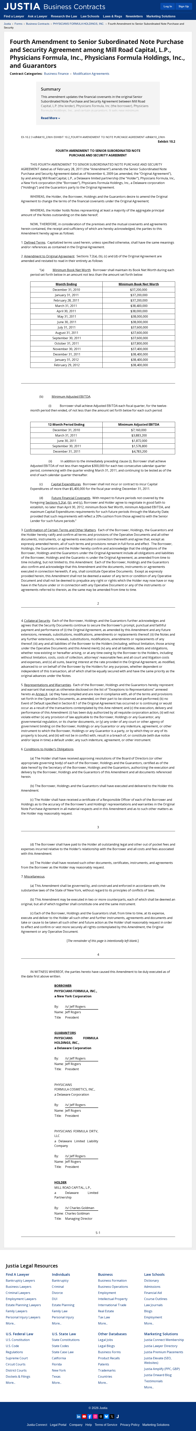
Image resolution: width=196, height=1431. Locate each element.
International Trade (112, 1305)
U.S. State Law (64, 1334)
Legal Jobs (105, 1340)
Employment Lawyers (21, 1299)
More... (10, 1323)
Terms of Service (106, 1424)
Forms (18, 23)
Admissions (152, 1287)
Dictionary (151, 1280)
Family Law (59, 1311)
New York (59, 1370)
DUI (54, 1299)
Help (88, 1424)
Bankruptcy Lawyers (20, 1280)
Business (105, 1274)
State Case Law (63, 1352)
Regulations (14, 1352)
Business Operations (113, 1287)
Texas (56, 1376)
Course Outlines (155, 1299)
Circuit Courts (15, 1364)
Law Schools (90, 16)
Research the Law (64, 16)
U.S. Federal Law (19, 1334)
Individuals (61, 1274)
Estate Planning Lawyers (23, 1305)
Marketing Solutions (161, 16)
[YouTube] (84, 1416)
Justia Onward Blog (158, 1375)
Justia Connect (37, 1424)
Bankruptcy (60, 1280)
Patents (103, 1364)
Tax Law (104, 1317)
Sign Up (184, 6)
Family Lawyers (16, 1311)
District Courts (16, 1370)
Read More (49, 118)
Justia (7, 23)
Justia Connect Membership (164, 1340)
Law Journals (153, 1305)
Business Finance (56, 74)
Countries (105, 1376)
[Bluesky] (106, 1416)
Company (75, 1424)
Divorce (57, 1293)
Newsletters (134, 16)
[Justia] (22, 6)
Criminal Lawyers (18, 1293)
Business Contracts (37, 23)
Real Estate (106, 1311)
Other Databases (112, 1334)
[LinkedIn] (78, 1416)
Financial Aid (153, 1293)
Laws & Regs (112, 16)
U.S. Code (12, 1346)
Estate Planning (63, 1305)
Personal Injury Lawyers (23, 1317)
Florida (57, 1364)
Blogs (148, 1311)
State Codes (60, 1346)
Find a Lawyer (14, 16)
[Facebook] (89, 1416)
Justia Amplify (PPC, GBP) (162, 1369)
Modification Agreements (91, 74)
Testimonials (153, 1381)
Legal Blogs (106, 1346)
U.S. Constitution (18, 1340)
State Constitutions (66, 1340)
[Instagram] (95, 1416)
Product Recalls (109, 1358)
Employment (107, 1293)
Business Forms (109, 1352)
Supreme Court (17, 1358)
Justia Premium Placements (163, 1352)
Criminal (58, 1287)
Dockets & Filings (18, 1376)
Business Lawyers (18, 1287)
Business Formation (112, 1280)
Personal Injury (63, 1317)
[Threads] (101, 1416)
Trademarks (107, 1370)
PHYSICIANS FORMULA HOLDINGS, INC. (78, 23)
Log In (168, 6)
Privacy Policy (130, 1424)
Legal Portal (58, 1424)
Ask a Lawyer (38, 16)
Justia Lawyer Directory (160, 1346)
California (59, 1358)
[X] (112, 1416)
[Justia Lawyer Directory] (117, 1416)
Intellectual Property (112, 1299)
